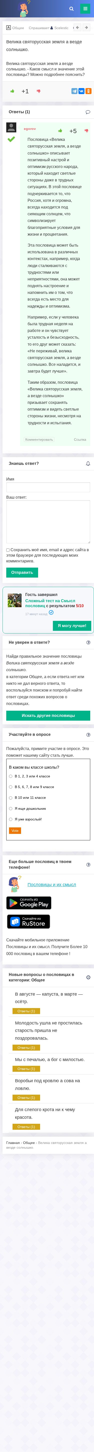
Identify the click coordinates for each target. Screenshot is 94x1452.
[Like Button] (11, 91)
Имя (10, 479)
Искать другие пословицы (48, 715)
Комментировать (39, 439)
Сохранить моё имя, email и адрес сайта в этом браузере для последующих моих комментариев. (47, 555)
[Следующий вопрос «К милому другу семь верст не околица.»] (86, 27)
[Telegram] (74, 91)
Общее (18, 28)
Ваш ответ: (16, 497)
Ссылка (80, 439)
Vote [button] (15, 831)
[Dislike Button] (37, 91)
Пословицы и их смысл (52, 884)
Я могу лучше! (72, 626)
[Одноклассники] (88, 91)
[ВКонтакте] (81, 91)
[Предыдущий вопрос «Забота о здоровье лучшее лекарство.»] (77, 27)
